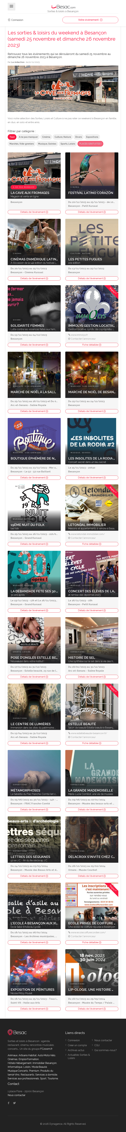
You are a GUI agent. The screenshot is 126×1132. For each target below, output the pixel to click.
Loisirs (27, 1066)
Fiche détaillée (90, 344)
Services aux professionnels (23, 1078)
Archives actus (76, 1050)
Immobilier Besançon (45, 1063)
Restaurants (27, 1074)
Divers (78, 137)
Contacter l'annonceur (83, 338)
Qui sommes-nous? (105, 1050)
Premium (34, 1070)
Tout (12, 137)
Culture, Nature (63, 137)
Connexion (17, 20)
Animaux (13, 1055)
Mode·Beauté (39, 1066)
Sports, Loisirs (68, 144)
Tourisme (52, 1078)
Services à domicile (46, 1074)
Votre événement (88, 19)
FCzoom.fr (46, 1048)
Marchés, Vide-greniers (22, 144)
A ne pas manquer (28, 137)
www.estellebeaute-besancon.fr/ (89, 733)
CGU (97, 1045)
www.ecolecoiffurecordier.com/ (88, 932)
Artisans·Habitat (28, 1055)
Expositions (92, 137)
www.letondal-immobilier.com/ (88, 534)
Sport (43, 1078)
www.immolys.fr (79, 335)
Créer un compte (77, 1045)
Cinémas (13, 1059)
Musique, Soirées (47, 144)
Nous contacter (103, 1040)
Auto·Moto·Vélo (46, 1055)
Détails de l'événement (33, 212)
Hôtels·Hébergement (20, 1063)
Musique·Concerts (18, 1070)
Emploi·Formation (29, 1059)
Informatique (15, 1066)
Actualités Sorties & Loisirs (79, 1056)
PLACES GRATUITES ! (90, 144)
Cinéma (46, 137)
